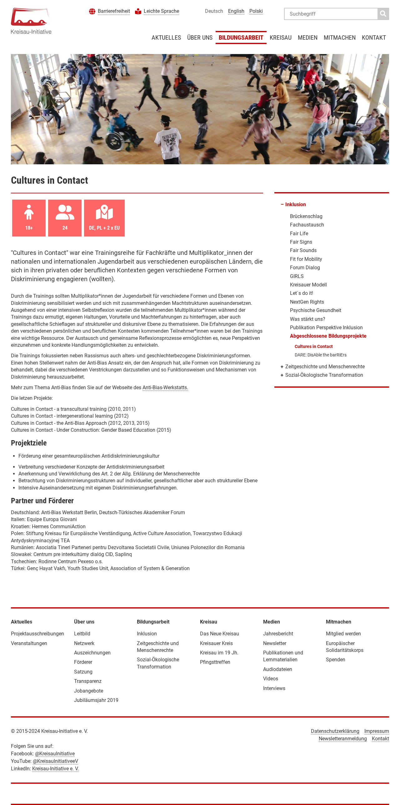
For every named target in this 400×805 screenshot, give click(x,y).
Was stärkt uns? (307, 319)
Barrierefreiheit (114, 11)
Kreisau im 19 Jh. (219, 653)
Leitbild (82, 634)
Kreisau (281, 37)
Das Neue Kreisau (219, 634)
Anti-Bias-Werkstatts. (165, 387)
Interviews (274, 688)
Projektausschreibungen (37, 634)
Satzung (83, 672)
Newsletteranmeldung (343, 739)
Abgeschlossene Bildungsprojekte (328, 336)
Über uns (199, 37)
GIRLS (297, 276)
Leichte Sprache (161, 11)
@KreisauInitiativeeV (55, 761)
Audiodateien (277, 669)
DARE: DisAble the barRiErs (321, 354)
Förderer (83, 662)
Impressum (376, 731)
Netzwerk (84, 643)
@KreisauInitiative (55, 754)
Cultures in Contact (314, 346)
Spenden (335, 660)
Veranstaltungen (29, 643)
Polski (256, 11)
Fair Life (299, 233)
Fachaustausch (307, 225)
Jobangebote (88, 691)
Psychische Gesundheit (315, 310)
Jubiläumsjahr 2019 (96, 700)
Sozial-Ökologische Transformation (324, 375)
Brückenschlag (306, 216)
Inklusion (295, 204)
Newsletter (274, 643)
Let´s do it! (301, 293)
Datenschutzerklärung (335, 731)
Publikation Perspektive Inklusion (326, 327)
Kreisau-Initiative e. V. (55, 769)
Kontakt (374, 37)
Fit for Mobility (306, 259)
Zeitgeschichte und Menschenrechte (325, 367)
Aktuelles (166, 37)
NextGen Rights (307, 302)
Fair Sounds (303, 250)
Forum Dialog (305, 268)
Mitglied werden (343, 634)
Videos (270, 679)
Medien (308, 37)
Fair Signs (301, 242)
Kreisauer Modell (308, 285)
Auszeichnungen (92, 653)
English (236, 11)
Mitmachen (340, 37)
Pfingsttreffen (215, 662)
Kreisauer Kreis (216, 643)
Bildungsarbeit (241, 37)
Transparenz (88, 681)
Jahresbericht (278, 634)
